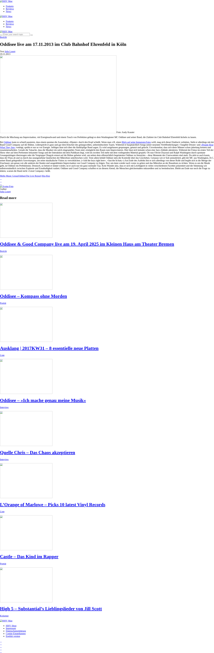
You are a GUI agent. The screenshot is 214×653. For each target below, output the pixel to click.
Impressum (11, 628)
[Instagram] (1, 641)
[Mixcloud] (1, 649)
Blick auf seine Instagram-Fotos (136, 142)
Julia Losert (5, 191)
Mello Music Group (9, 176)
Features (10, 6)
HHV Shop (11, 625)
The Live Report (33, 176)
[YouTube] (1, 646)
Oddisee (7, 142)
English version (13, 636)
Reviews (10, 9)
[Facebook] (1, 644)
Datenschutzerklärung (16, 631)
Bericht (3, 37)
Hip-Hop (46, 176)
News (8, 11)
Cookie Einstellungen (16, 633)
